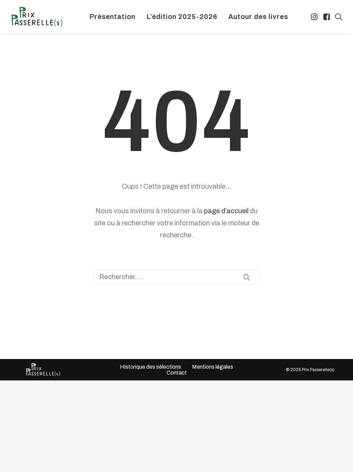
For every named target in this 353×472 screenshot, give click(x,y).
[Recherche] (176, 276)
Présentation (112, 16)
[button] (315, 16)
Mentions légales (212, 367)
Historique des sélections (150, 367)
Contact (177, 373)
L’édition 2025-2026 (182, 16)
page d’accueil (226, 211)
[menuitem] (112, 16)
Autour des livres (258, 16)
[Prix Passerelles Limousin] (37, 16)
